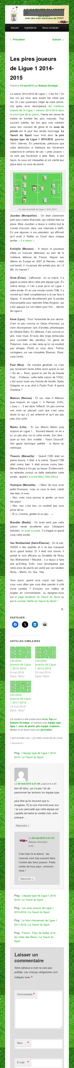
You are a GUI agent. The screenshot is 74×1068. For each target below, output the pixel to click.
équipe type (54, 722)
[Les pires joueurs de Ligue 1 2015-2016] (20, 652)
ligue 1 (13, 726)
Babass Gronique (48, 85)
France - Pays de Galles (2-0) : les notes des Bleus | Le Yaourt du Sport (35, 937)
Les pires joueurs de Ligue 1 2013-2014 (45, 664)
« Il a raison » (26, 240)
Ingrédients (30, 27)
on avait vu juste (30, 530)
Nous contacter (50, 27)
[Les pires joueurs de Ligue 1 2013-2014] (45, 652)
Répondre (22, 825)
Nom (23, 1043)
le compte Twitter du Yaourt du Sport (35, 601)
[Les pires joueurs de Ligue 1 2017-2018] (20, 687)
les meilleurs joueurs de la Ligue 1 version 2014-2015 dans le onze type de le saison (37, 110)
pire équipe (42, 726)
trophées (55, 726)
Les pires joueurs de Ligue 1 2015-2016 (20, 664)
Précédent (17, 39)
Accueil (15, 27)
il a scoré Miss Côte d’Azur (42, 476)
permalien (46, 729)
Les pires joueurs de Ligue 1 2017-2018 (20, 698)
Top (51, 719)
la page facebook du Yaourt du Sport (37, 597)
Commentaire (26, 994)
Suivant (58, 39)
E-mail (23, 1062)
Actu (45, 719)
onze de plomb (27, 726)
